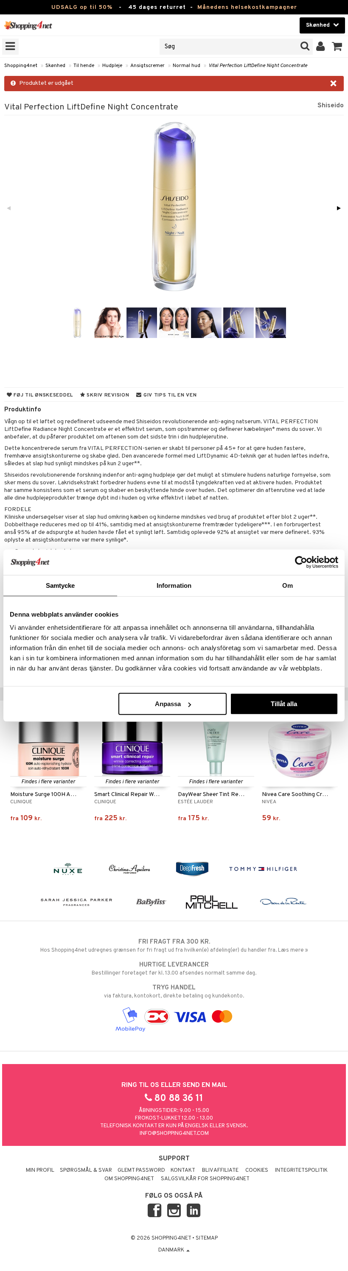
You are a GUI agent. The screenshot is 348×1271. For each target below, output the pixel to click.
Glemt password (141, 1170)
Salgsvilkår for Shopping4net (205, 1179)
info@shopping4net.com (174, 1133)
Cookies (256, 1170)
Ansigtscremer (147, 65)
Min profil (40, 1170)
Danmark (171, 1250)
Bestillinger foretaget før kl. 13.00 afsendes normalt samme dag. (174, 969)
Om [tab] (287, 585)
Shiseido (330, 105)
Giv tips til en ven (169, 395)
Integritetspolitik (301, 1170)
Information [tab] (174, 585)
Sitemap (207, 1238)
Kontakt (183, 1170)
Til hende (83, 65)
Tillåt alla (284, 703)
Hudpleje (112, 65)
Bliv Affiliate (220, 1170)
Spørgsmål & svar (86, 1170)
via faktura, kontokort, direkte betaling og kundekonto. (174, 992)
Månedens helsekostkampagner (247, 7)
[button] (337, 47)
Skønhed (55, 65)
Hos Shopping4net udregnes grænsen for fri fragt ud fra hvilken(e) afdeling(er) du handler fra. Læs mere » (174, 946)
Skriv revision (107, 395)
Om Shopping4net (129, 1179)
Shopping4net (20, 65)
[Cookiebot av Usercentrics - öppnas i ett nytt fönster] (301, 562)
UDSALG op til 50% (81, 7)
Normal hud (186, 65)
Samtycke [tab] (60, 585)
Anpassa (168, 703)
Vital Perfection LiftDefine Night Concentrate (257, 65)
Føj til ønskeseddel (42, 395)
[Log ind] (320, 47)
